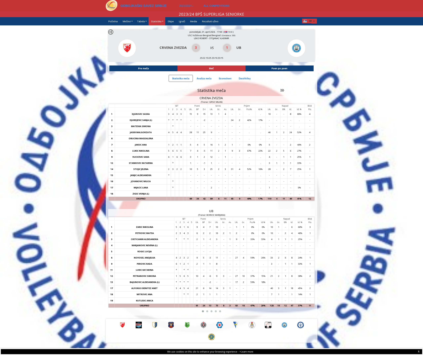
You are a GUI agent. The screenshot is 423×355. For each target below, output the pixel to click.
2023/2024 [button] (185, 5)
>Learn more (246, 351)
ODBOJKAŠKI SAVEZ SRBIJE (143, 6)
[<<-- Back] (110, 32)
